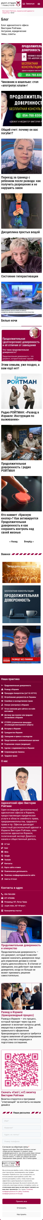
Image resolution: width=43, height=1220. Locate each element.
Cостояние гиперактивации (19, 276)
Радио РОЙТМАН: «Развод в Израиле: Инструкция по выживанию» (20, 415)
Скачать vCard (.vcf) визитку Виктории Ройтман (18, 1094)
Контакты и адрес (12, 887)
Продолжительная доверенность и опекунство (21, 947)
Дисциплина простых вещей (20, 232)
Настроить (21, 1214)
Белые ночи (9, 320)
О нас (4, 761)
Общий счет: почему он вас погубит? (19, 131)
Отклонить (21, 1208)
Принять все (21, 1201)
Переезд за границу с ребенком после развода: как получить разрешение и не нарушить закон (21, 183)
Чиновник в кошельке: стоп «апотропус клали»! (19, 83)
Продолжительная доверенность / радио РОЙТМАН (16, 467)
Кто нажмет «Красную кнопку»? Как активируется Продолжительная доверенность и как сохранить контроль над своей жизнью (19, 523)
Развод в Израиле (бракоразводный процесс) (17, 1013)
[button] (39, 4)
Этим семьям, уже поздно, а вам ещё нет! (20, 366)
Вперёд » (29, 541)
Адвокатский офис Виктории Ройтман (18, 804)
